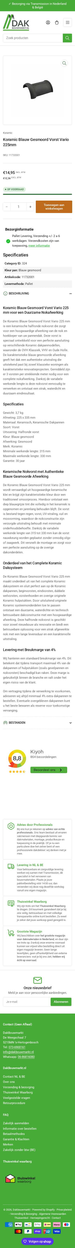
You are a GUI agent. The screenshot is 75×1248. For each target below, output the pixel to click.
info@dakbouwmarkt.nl (18, 1052)
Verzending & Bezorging (23, 1213)
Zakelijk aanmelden (16, 1123)
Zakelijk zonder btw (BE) (19, 1150)
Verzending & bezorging (18, 1087)
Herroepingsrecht (40, 1217)
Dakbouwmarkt (21, 1209)
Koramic (7, 132)
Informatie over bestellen (19, 1128)
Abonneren (61, 1002)
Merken (8, 1144)
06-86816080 (26, 1057)
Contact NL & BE (14, 1076)
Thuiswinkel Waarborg (18, 1092)
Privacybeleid (64, 1209)
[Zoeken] (67, 38)
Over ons (9, 1082)
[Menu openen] (67, 22)
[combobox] (37, 38)
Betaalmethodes (14, 1134)
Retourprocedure (14, 1103)
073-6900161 (17, 1047)
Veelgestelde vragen (16, 1098)
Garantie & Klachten (16, 1139)
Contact (56, 1217)
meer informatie (39, 245)
